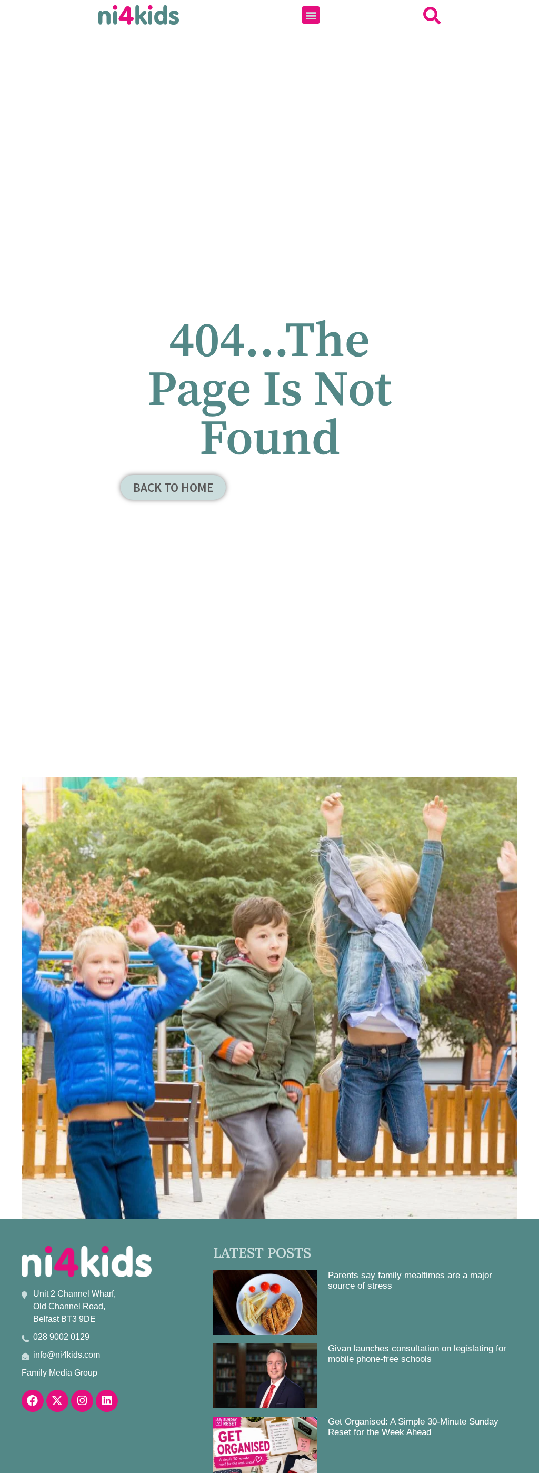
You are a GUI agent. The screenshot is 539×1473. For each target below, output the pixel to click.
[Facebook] (33, 1401)
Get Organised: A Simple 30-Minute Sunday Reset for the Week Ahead (413, 1427)
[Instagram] (82, 1401)
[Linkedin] (107, 1401)
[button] (311, 15)
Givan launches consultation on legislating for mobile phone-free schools (417, 1353)
